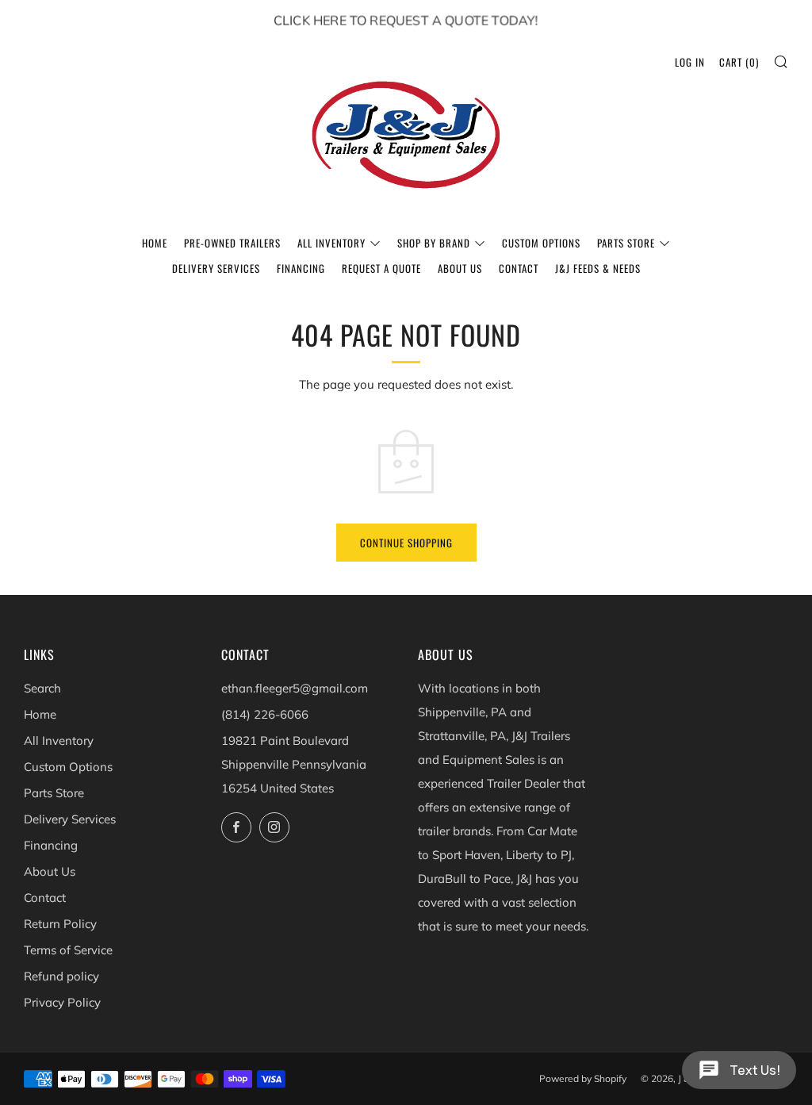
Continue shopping (406, 543)
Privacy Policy (62, 1002)
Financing (301, 268)
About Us (460, 268)
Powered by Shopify (582, 1078)
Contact (518, 268)
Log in (690, 62)
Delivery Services (216, 268)
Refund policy (61, 976)
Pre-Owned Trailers (232, 243)
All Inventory (331, 243)
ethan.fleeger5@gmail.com (294, 688)
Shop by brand (433, 243)
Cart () (739, 62)
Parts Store (626, 243)
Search (42, 688)
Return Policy (60, 923)
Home (154, 243)
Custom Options (541, 243)
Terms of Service (68, 949)
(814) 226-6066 (264, 714)
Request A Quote (381, 268)
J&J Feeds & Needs (598, 268)
